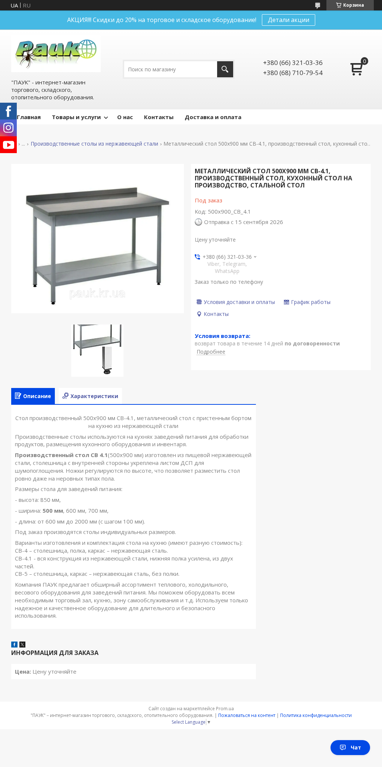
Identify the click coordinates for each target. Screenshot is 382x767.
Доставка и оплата (213, 117)
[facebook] (14, 645)
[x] (22, 645)
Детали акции (288, 20)
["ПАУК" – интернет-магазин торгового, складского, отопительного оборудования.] (56, 53)
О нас (125, 117)
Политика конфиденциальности (316, 715)
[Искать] (225, 69)
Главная (29, 117)
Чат (356, 747)
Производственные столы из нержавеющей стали (94, 143)
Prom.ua (225, 708)
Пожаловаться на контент (246, 715)
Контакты (158, 117)
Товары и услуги (76, 117)
